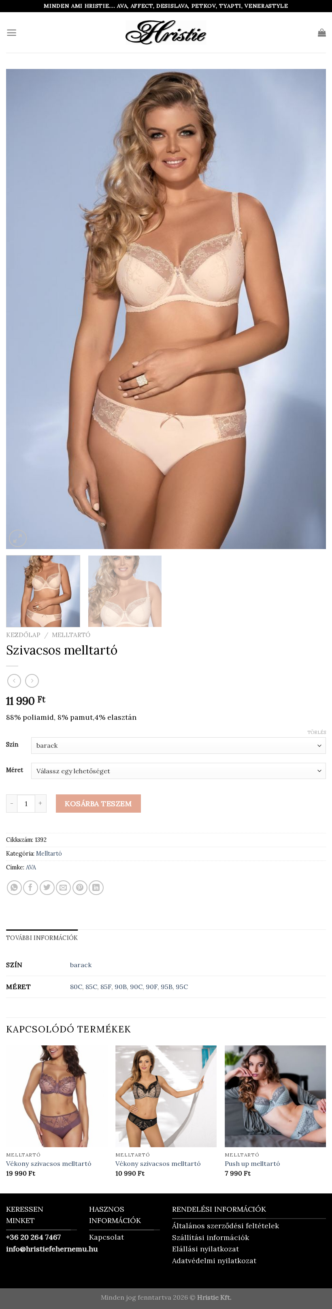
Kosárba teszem (98, 803)
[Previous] (22, 309)
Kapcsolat (106, 1237)
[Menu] (11, 32)
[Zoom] (17, 538)
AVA (31, 867)
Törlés (316, 732)
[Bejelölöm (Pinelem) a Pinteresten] (79, 887)
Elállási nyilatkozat (205, 1248)
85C (91, 987)
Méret (14, 770)
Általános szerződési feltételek (225, 1225)
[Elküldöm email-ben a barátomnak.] (63, 887)
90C (136, 987)
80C (76, 987)
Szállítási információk (210, 1237)
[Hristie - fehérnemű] (166, 32)
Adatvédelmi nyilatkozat (214, 1260)
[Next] (309, 309)
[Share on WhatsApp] (14, 887)
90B (121, 987)
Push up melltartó (252, 1163)
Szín (12, 744)
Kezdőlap (23, 635)
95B (166, 987)
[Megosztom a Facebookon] (30, 887)
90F (151, 987)
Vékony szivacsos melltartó (49, 1163)
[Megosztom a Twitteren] (47, 887)
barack (81, 965)
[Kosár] (322, 32)
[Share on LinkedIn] (96, 887)
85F (105, 987)
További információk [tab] (42, 938)
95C (182, 987)
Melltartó (71, 635)
